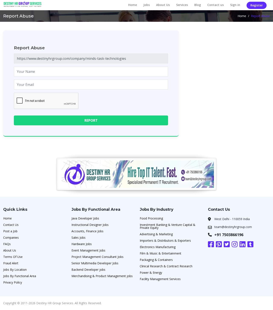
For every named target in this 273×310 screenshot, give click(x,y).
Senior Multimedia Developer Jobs (94, 263)
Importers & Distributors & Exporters (165, 240)
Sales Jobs (78, 237)
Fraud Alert (10, 263)
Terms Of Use (13, 257)
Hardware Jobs (81, 244)
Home (132, 5)
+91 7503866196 (228, 234)
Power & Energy (151, 273)
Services (182, 5)
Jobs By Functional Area (19, 276)
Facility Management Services (160, 279)
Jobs (146, 5)
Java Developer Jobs (85, 218)
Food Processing (151, 218)
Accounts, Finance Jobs (87, 231)
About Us (163, 5)
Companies (11, 237)
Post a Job (10, 231)
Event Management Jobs (88, 250)
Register (256, 5)
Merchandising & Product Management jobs (102, 276)
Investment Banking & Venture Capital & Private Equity (167, 226)
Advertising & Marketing (156, 234)
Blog (197, 5)
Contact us (215, 5)
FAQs (7, 244)
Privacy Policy (12, 282)
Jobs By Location (15, 270)
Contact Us (11, 225)
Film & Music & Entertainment (160, 253)
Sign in (235, 5)
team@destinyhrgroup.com (233, 227)
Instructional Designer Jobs (90, 225)
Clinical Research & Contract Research (166, 266)
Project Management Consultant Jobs (97, 257)
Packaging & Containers (156, 260)
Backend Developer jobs (88, 270)
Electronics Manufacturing (158, 247)
